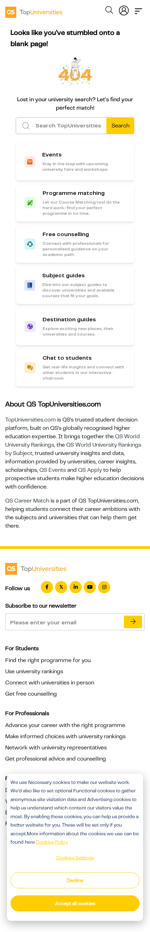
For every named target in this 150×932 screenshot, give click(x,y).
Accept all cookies (75, 903)
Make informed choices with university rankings (65, 736)
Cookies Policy (52, 842)
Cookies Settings (75, 857)
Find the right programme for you (48, 660)
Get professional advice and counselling (55, 758)
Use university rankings (34, 671)
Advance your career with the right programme (65, 725)
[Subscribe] (133, 622)
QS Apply (90, 470)
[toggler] (138, 9)
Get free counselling (31, 693)
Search (120, 125)
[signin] (124, 9)
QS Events (52, 470)
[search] (109, 11)
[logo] (33, 9)
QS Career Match (27, 500)
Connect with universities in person (49, 682)
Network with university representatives (56, 747)
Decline (75, 880)
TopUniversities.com (30, 419)
